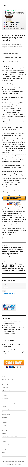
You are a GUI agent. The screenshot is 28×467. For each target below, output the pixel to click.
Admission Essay (5, 382)
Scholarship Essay (6, 444)
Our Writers (4, 425)
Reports (4, 433)
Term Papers (5, 447)
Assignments (5, 387)
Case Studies (5, 392)
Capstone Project (6, 390)
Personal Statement (6, 428)
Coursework (5, 398)
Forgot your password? (8, 293)
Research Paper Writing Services (9, 436)
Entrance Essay (5, 409)
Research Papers (6, 438)
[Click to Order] (14, 200)
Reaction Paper (5, 430)
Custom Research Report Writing (9, 403)
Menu (4, 5)
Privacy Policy (5, 452)
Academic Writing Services (8, 379)
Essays (3, 411)
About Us (4, 376)
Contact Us (4, 395)
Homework (4, 419)
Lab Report (4, 422)
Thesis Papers (5, 449)
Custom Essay (7, 237)
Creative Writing (5, 401)
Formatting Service (6, 414)
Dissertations (5, 406)
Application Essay (6, 384)
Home (3, 373)
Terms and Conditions (7, 455)
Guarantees (4, 417)
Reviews (4, 441)
